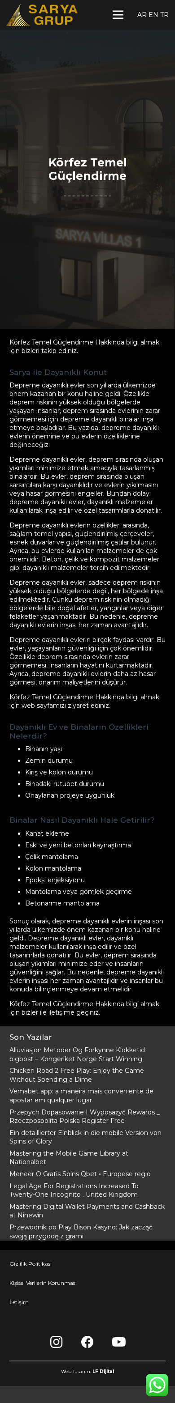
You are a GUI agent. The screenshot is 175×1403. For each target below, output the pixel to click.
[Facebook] (87, 1342)
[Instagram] (56, 1342)
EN (153, 15)
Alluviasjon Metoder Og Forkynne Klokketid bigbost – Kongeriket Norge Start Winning (77, 1054)
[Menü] (118, 15)
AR (142, 15)
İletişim (19, 1302)
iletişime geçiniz (73, 1012)
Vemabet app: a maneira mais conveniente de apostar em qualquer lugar (81, 1095)
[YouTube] (119, 1342)
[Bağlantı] (42, 15)
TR (164, 15)
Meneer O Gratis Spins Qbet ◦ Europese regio (80, 1174)
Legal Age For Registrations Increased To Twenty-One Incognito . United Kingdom (74, 1190)
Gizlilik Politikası (30, 1263)
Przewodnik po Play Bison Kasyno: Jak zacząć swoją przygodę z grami (81, 1231)
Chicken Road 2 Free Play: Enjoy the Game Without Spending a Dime (76, 1075)
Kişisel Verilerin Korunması (43, 1283)
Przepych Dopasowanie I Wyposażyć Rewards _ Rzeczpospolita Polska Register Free (84, 1116)
